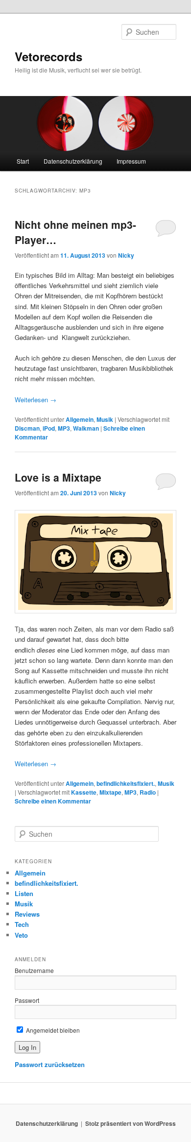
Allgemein (80, 419)
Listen (24, 893)
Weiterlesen (35, 399)
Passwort (27, 1000)
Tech (22, 924)
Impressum (131, 161)
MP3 (64, 428)
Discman (27, 428)
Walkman (86, 428)
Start (23, 161)
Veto (21, 935)
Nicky (126, 255)
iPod (49, 428)
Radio (148, 792)
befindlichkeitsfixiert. (125, 783)
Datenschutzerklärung (73, 161)
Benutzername (34, 970)
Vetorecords (48, 56)
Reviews (27, 914)
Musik (104, 419)
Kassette (83, 792)
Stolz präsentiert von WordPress (130, 1123)
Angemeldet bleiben (52, 1030)
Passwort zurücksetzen (50, 1064)
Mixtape (110, 792)
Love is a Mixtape (58, 477)
